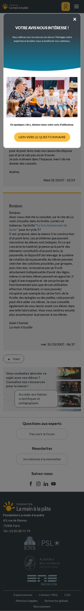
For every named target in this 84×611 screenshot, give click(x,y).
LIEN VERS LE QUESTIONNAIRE (42, 137)
